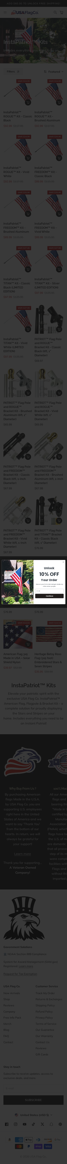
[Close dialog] (63, 562)
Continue (49, 596)
